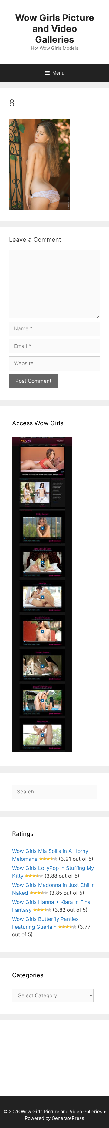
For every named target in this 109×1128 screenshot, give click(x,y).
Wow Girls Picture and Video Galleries (54, 28)
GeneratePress (68, 1118)
